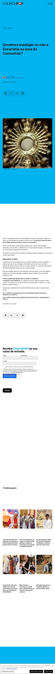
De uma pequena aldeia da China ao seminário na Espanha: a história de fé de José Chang (43, 542)
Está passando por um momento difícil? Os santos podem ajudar (43, 586)
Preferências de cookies (8, 671)
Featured (10, 28)
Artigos (4, 28)
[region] (27, 669)
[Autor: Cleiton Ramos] (21, 527)
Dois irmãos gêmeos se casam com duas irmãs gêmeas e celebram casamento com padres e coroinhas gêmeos (27, 543)
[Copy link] (23, 93)
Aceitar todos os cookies (36, 671)
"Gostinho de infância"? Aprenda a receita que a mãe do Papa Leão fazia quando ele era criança (10, 542)
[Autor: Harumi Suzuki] (38, 527)
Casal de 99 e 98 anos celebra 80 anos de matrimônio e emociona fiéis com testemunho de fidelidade (10, 588)
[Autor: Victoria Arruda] (5, 527)
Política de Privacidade (17, 372)
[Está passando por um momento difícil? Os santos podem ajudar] (44, 564)
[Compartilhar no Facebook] (5, 93)
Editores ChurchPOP (10, 76)
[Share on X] (17, 93)
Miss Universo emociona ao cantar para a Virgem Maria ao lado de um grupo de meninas (26, 588)
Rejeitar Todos (48, 671)
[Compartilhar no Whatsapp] (11, 93)
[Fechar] (52, 665)
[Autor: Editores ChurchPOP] (4, 77)
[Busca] (48, 3)
